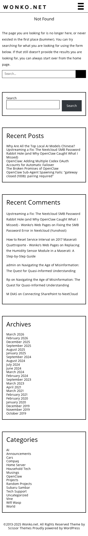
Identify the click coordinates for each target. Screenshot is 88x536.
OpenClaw (14, 476)
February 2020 (17, 398)
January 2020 (16, 402)
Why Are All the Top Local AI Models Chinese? (40, 146)
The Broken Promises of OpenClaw (32, 168)
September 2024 (18, 357)
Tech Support (16, 491)
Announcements (18, 454)
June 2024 (13, 368)
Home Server (16, 465)
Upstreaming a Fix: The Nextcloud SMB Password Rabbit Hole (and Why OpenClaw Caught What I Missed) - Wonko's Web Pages (43, 219)
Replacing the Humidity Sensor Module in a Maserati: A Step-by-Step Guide (42, 250)
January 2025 (16, 353)
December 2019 (18, 406)
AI (7, 450)
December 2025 (18, 342)
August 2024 (15, 361)
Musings (12, 472)
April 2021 (13, 387)
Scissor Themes (20, 528)
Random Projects (19, 484)
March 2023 (15, 383)
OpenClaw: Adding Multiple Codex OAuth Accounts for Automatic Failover (37, 163)
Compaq (12, 461)
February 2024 (17, 376)
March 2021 (15, 391)
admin (11, 265)
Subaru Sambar (18, 487)
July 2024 (13, 364)
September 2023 (18, 379)
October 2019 (16, 413)
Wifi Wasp (13, 502)
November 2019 (18, 409)
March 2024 (15, 372)
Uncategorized (17, 495)
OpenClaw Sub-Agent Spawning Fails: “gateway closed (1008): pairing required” (41, 174)
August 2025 (15, 349)
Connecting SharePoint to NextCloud (50, 294)
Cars (9, 457)
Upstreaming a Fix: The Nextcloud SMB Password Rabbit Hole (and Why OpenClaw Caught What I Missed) (43, 153)
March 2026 (15, 334)
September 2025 (18, 346)
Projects (12, 480)
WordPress (72, 528)
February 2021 (17, 394)
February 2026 (17, 338)
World (10, 506)
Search (11, 98)
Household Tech (18, 469)
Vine (9, 499)
